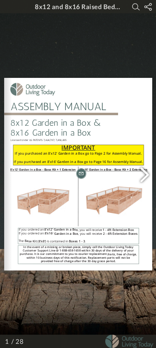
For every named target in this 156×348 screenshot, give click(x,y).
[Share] (148, 7)
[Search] (136, 7)
